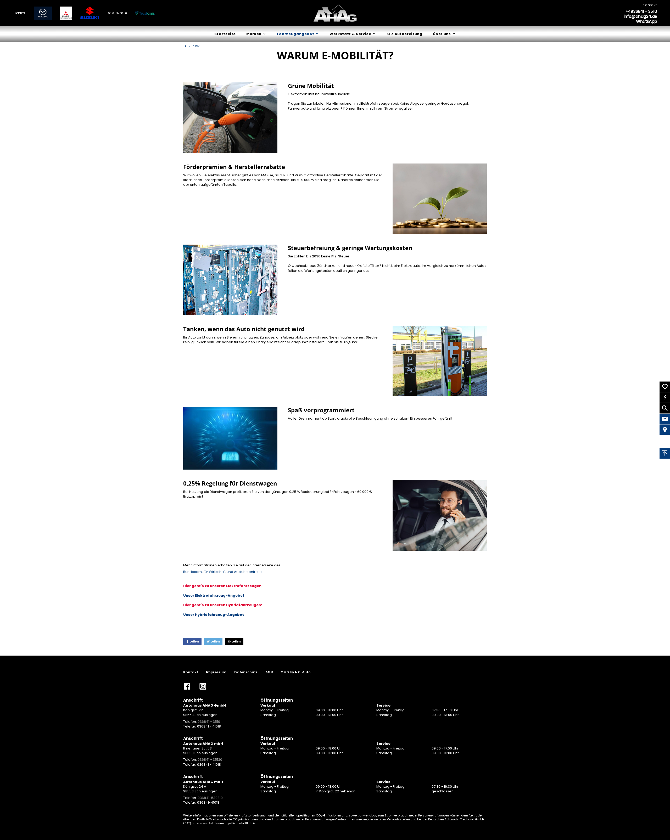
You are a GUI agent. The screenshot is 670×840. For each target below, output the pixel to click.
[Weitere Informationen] (19, 13)
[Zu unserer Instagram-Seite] (203, 688)
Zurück (193, 46)
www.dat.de (208, 823)
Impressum (216, 672)
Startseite (225, 33)
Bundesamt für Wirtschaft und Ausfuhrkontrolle (222, 571)
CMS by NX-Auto (296, 672)
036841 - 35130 (210, 759)
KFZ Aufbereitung (404, 33)
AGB (269, 672)
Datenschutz (246, 672)
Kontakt (190, 672)
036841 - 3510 (209, 721)
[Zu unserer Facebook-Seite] (187, 688)
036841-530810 (210, 797)
